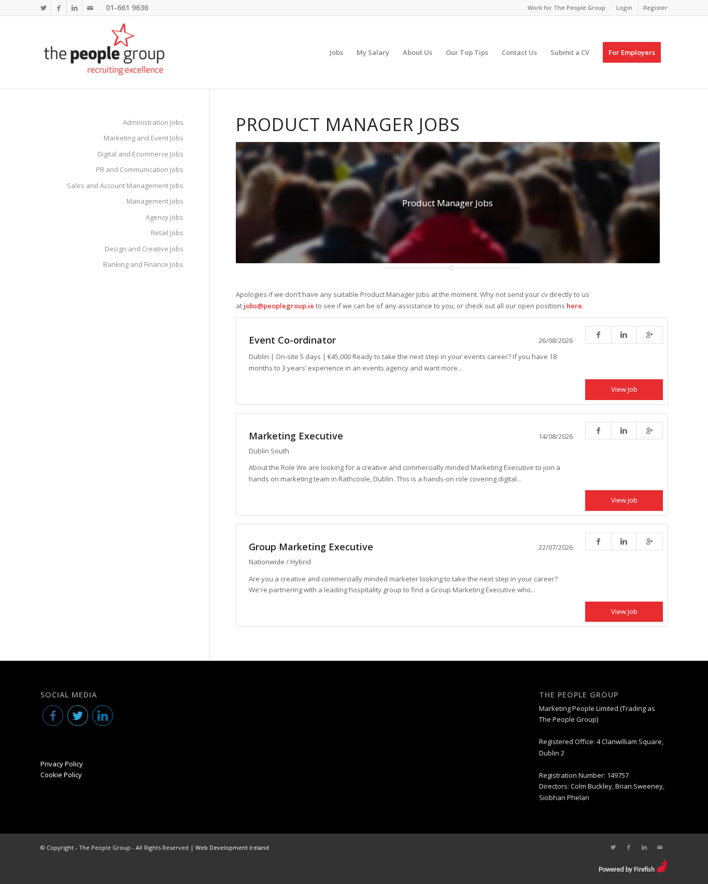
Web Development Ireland (232, 847)
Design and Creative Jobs (144, 248)
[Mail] (90, 8)
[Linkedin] (74, 8)
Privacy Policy (61, 763)
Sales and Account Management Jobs (125, 185)
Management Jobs (154, 201)
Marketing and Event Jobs (143, 137)
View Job (624, 389)
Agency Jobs (164, 217)
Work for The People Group (566, 7)
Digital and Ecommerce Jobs (140, 154)
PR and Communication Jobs (139, 169)
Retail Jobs (167, 232)
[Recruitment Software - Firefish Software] (633, 870)
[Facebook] (58, 8)
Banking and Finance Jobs (143, 264)
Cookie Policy (61, 774)
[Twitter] (43, 8)
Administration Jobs (153, 122)
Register (655, 7)
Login (624, 7)
